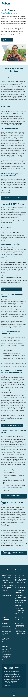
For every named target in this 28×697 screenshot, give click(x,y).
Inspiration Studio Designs (10, 683)
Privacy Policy (7, 681)
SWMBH (11, 678)
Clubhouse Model (5, 381)
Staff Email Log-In (20, 625)
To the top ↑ (7, 685)
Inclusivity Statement (15, 679)
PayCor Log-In (19, 623)
